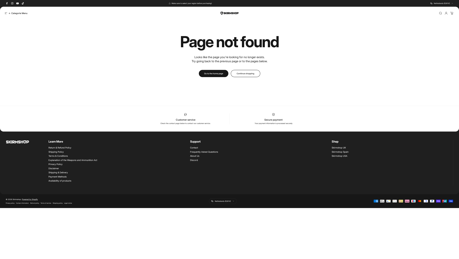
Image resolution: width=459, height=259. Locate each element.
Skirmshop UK (339, 147)
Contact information (22, 203)
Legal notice (68, 203)
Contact (194, 147)
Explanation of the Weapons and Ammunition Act (72, 160)
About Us (194, 156)
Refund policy (34, 203)
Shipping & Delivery (58, 172)
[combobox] (441, 3)
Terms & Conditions (58, 156)
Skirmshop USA (339, 156)
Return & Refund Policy (59, 147)
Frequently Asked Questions (204, 152)
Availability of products (59, 181)
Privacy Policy (55, 164)
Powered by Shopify (30, 199)
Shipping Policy (56, 152)
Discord (194, 160)
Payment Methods (57, 176)
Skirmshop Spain (340, 152)
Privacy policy (10, 203)
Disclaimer (53, 168)
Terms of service (46, 203)
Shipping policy (58, 203)
